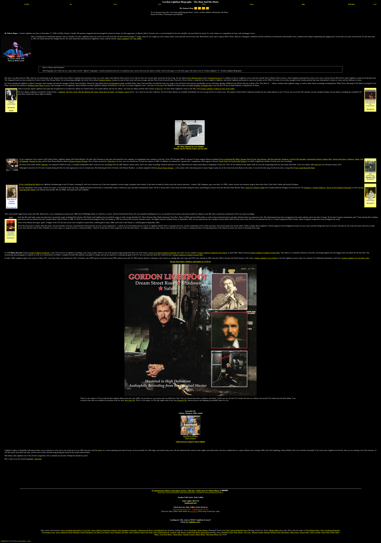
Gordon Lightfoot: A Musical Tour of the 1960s (217, 89)
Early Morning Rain (194, 78)
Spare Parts (325, 532)
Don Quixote (261, 159)
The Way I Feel (71, 92)
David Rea (193, 530)
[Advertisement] (190, 23)
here (99, 450)
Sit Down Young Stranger (164, 168)
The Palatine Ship (312, 530)
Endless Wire (327, 159)
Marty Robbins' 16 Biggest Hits (200, 85)
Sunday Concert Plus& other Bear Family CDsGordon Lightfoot (370, 103)
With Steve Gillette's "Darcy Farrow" (190, 437)
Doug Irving (304, 532)
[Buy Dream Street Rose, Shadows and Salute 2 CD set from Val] (190, 395)
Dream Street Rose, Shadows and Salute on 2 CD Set (190, 262)
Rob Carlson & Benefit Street (236, 530)
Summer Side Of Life (248, 159)
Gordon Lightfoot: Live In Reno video (355, 258)
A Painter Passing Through (78, 161)
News (115, 4)
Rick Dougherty (123, 530)
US (195, 8)
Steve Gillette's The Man (119, 532)
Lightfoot (61, 92)
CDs (159, 4)
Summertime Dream (314, 159)
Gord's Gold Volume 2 (239, 161)
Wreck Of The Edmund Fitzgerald (338, 188)
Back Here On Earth (106, 92)
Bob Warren (181, 532)
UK (203, 8)
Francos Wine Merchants (172, 492)
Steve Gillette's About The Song (140, 532)
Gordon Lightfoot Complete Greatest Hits (265, 253)
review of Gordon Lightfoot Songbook (163, 253)
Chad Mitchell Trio (160, 530)
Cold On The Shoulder (298, 159)
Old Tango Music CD (214, 534)
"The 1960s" (137, 39)
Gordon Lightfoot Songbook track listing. (212, 253)
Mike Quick (294, 532)
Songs (252, 4)
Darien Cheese (162, 492)
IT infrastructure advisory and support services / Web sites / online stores (179, 491)
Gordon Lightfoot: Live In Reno (265, 258)
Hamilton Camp (118, 83)
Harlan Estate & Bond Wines (187, 492)
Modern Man (274, 530)
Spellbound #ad (190, 503)
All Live (159, 89)
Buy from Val (130, 400)
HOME (26, 4)
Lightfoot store (194, 522)
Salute (357, 159)
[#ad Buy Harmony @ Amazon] (12, 170)
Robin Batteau (203, 530)
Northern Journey (105, 80)
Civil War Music (166, 534)
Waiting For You (35, 161)
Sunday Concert (124, 92)
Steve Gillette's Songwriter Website (104, 530)
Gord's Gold (223, 161)
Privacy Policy (22, 541)
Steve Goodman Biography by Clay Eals (75, 530)
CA (199, 8)
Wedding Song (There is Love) (39, 85)
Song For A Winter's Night (254, 188)
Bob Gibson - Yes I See (242, 532)
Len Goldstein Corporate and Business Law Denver (209, 492)
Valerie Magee (213, 491)
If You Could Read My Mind (229, 159)
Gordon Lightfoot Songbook (39, 253)
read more (38, 459)
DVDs (204, 4)
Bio (71, 4)
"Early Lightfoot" (123, 39)
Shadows (350, 159)
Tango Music (177, 534)
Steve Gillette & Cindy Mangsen (68, 532)
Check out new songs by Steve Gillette (190, 442)
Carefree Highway (318, 188)
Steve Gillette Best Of (161, 532)
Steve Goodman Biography (330, 530)
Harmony (44, 165)
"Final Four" (111, 161)
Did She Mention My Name (88, 92)
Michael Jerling (257, 532)
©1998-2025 (4, 541)
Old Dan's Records (274, 159)
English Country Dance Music (194, 534)
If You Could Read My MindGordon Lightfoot (370, 176)
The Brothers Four (48, 532)
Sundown (285, 159)
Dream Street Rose (339, 159)
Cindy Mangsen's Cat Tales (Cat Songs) (95, 532)
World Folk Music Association (198, 532)
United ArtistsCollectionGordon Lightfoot (11, 102)
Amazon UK (182, 400)
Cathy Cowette (315, 532)
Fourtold (173, 532)
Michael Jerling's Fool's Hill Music (276, 532)
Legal (28, 541)
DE (207, 8)
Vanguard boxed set (215, 78)
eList (374, 4)
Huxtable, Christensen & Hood (141, 530)
